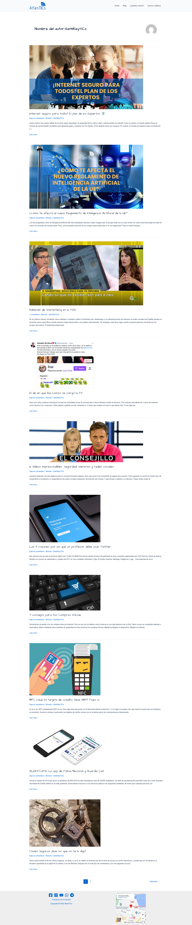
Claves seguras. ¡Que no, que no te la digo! (57, 851)
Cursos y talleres (154, 6)
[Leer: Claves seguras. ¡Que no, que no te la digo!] (64, 823)
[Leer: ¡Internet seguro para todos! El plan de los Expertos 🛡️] (86, 77)
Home (117, 6)
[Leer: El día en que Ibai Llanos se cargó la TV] (61, 365)
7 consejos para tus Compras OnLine (55, 615)
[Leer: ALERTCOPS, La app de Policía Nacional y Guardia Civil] (67, 747)
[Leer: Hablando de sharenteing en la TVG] (86, 273)
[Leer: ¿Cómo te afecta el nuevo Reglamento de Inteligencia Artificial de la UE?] (86, 176)
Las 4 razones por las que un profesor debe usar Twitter (70, 547)
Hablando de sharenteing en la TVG (52, 310)
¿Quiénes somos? (137, 6)
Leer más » (33, 134)
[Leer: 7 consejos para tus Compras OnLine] (64, 592)
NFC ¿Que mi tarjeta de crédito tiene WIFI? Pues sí (64, 700)
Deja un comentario (36, 118)
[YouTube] (61, 895)
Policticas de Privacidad (61, 900)
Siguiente (155, 881)
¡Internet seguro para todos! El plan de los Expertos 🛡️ (67, 114)
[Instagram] (56, 895)
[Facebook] (51, 895)
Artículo (49, 118)
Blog (124, 6)
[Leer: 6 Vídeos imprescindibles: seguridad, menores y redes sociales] (86, 442)
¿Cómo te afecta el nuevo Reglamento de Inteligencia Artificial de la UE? (78, 213)
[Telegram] (72, 895)
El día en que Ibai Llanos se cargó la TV (56, 393)
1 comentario (34, 314)
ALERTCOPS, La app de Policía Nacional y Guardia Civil (66, 771)
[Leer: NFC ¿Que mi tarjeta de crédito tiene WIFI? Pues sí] (64, 669)
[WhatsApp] (67, 895)
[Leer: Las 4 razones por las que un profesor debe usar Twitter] (64, 518)
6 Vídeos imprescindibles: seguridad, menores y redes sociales (71, 467)
